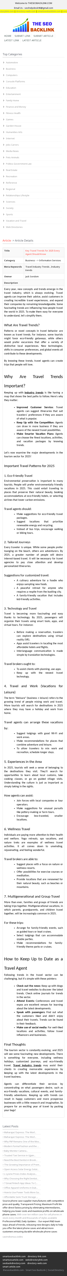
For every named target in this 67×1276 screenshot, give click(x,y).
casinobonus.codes (13, 1236)
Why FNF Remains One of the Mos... (22, 1141)
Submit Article (43, 35)
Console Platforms (15, 81)
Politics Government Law (18, 163)
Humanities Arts (14, 132)
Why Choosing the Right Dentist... (21, 1178)
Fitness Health (13, 113)
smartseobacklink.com (43, 11)
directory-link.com (37, 1256)
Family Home (12, 100)
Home (7, 35)
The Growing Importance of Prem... (22, 1164)
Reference (11, 182)
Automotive (12, 62)
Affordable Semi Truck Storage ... (21, 1197)
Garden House (13, 125)
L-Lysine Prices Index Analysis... (20, 1173)
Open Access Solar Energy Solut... (21, 1169)
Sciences (10, 201)
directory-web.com (20, 11)
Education (11, 87)
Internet (10, 138)
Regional (10, 189)
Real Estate (11, 170)
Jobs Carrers (12, 144)
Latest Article (31, 40)
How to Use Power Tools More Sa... (22, 1192)
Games (9, 119)
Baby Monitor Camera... (16, 1150)
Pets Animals (12, 157)
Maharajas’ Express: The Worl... (20, 1132)
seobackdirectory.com (14, 1263)
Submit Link (22, 35)
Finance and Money (16, 106)
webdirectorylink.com (36, 1259)
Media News (12, 151)
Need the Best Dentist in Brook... (20, 1160)
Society (10, 208)
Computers (12, 75)
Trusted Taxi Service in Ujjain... (20, 1155)
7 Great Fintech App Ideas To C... (20, 1183)
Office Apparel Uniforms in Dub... (21, 1187)
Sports (9, 214)
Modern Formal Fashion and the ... (21, 1146)
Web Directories (14, 227)
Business (11, 68)
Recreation (11, 176)
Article (7, 240)
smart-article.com (11, 1266)
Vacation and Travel (16, 220)
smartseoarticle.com (13, 1259)
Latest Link (11, 40)
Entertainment (13, 94)
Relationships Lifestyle (17, 195)
